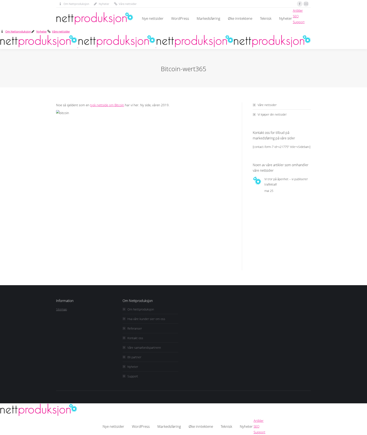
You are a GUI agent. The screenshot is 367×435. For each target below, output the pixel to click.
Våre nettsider (128, 4)
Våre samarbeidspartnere (144, 348)
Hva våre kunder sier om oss (146, 319)
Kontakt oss (135, 338)
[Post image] (257, 180)
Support (132, 376)
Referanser (134, 328)
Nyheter (104, 4)
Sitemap (61, 309)
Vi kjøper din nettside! (272, 114)
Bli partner (134, 357)
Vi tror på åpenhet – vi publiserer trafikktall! (286, 181)
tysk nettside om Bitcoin (107, 105)
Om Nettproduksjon (76, 4)
